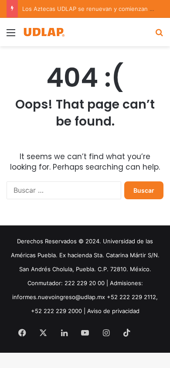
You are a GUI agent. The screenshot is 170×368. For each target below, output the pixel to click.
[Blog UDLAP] (43, 32)
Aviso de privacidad (113, 310)
